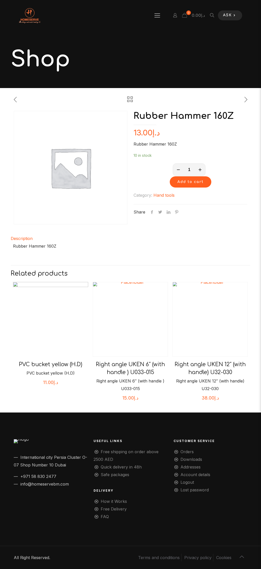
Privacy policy (198, 557)
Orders (187, 451)
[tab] (130, 238)
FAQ (105, 516)
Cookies (223, 557)
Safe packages (115, 474)
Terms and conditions (159, 557)
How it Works (114, 501)
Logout (187, 482)
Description (22, 238)
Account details (195, 474)
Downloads (191, 459)
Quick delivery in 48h (121, 467)
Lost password (194, 489)
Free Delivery (114, 508)
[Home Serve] (30, 15)
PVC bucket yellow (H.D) (50, 364)
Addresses (190, 467)
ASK (227, 15)
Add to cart (190, 182)
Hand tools (164, 195)
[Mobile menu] (157, 15)
